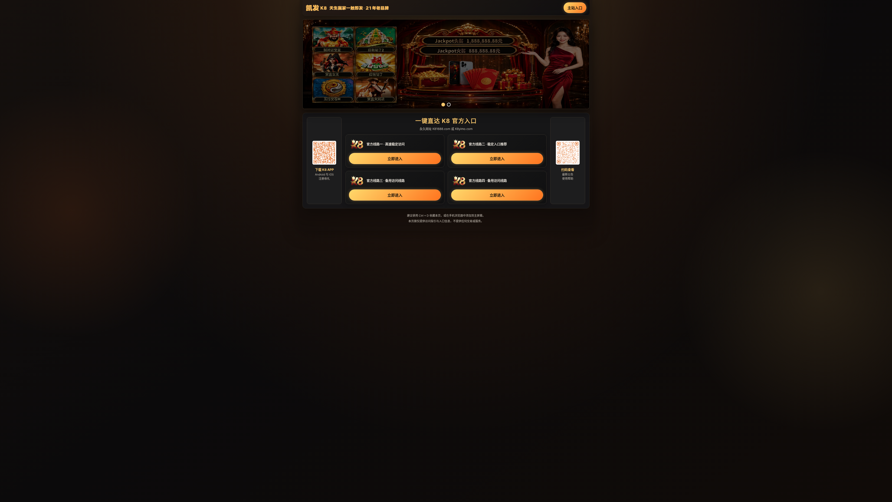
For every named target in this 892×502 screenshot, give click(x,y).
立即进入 (394, 158)
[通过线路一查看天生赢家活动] (446, 64)
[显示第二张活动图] (449, 104)
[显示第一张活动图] (443, 104)
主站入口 (574, 8)
